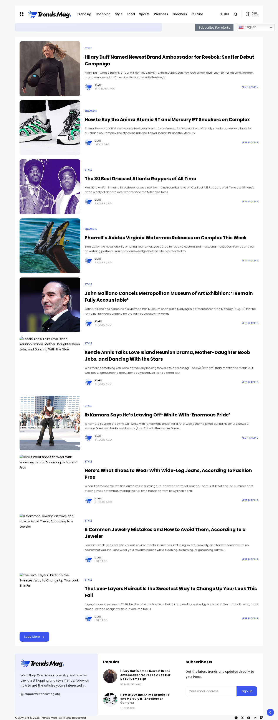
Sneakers (91, 110)
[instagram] (248, 717)
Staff (98, 85)
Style (22, 27)
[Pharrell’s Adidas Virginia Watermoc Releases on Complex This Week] (50, 245)
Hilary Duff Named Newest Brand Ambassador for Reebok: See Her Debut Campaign (95, 27)
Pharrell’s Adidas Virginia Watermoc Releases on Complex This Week (166, 237)
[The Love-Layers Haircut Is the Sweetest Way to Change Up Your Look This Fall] (50, 600)
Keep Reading (250, 87)
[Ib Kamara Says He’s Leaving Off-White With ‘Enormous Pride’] (50, 423)
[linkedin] (254, 717)
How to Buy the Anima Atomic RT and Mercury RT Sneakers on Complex (167, 119)
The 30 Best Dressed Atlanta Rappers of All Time (140, 178)
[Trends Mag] (49, 14)
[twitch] (261, 717)
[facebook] (236, 717)
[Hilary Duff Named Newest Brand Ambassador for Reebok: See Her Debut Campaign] (29, 27)
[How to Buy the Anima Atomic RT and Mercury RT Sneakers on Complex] (50, 127)
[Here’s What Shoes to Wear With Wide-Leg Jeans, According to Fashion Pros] (50, 482)
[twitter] (242, 717)
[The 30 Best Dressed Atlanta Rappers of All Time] (50, 186)
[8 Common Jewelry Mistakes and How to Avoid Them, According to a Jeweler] (50, 541)
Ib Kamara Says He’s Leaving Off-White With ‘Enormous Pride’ (157, 415)
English (250, 27)
